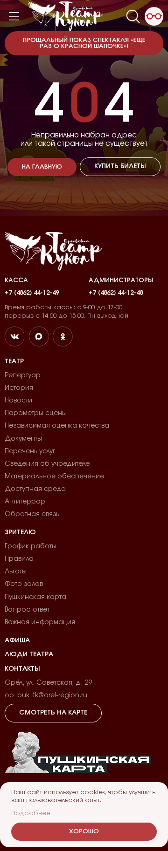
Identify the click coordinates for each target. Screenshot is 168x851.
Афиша (17, 640)
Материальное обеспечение (54, 476)
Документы (23, 439)
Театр (14, 361)
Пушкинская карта (35, 597)
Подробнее (30, 813)
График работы (30, 546)
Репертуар (23, 375)
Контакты (22, 669)
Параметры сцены (36, 413)
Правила (19, 559)
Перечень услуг (30, 451)
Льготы (16, 571)
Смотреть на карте (53, 712)
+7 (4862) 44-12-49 (32, 293)
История (19, 388)
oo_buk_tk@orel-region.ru (46, 695)
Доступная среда (35, 489)
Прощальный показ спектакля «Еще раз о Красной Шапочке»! (84, 43)
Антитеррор (25, 501)
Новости (18, 400)
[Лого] (65, 16)
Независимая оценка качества (57, 425)
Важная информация (40, 622)
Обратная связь (32, 514)
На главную (42, 167)
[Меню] (14, 16)
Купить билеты (120, 166)
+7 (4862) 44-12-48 (116, 293)
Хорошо (84, 832)
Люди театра (29, 654)
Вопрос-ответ (27, 609)
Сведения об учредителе (47, 464)
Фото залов (24, 584)
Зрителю (20, 532)
